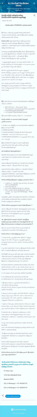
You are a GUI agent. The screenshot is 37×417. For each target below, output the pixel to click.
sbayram (23, 413)
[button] (34, 15)
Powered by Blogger (19, 409)
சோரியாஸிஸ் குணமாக (13, 396)
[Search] (34, 4)
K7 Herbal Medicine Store (18, 4)
